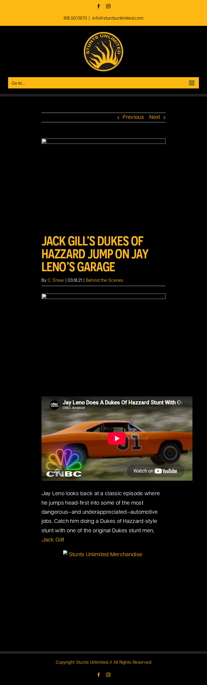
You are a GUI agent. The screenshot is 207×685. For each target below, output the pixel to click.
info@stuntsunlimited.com (117, 18)
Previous (133, 117)
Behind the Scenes (104, 281)
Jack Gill (52, 540)
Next (154, 117)
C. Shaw (56, 281)
